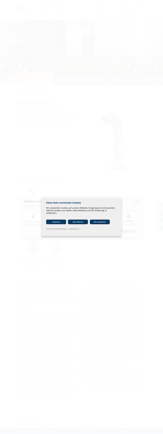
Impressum (73, 228)
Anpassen (56, 222)
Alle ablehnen (78, 222)
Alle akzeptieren (100, 222)
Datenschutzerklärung (56, 228)
